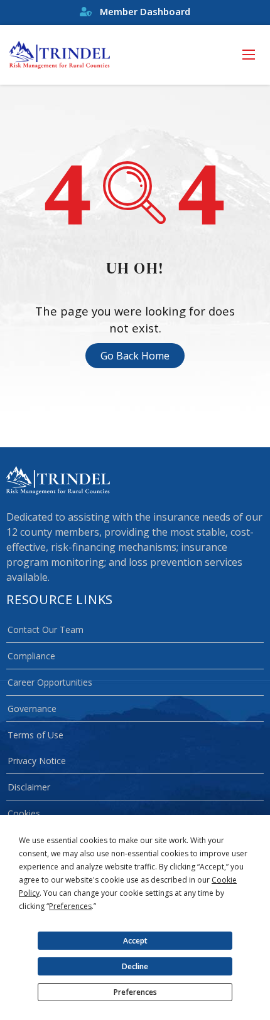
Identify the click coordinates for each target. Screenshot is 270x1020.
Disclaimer (29, 787)
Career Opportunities (50, 682)
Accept (135, 940)
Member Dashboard (143, 11)
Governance (32, 709)
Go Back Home (135, 356)
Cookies (24, 813)
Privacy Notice (37, 761)
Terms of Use (35, 735)
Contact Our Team (46, 629)
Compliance (31, 656)
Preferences (135, 992)
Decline (135, 966)
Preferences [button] (70, 906)
